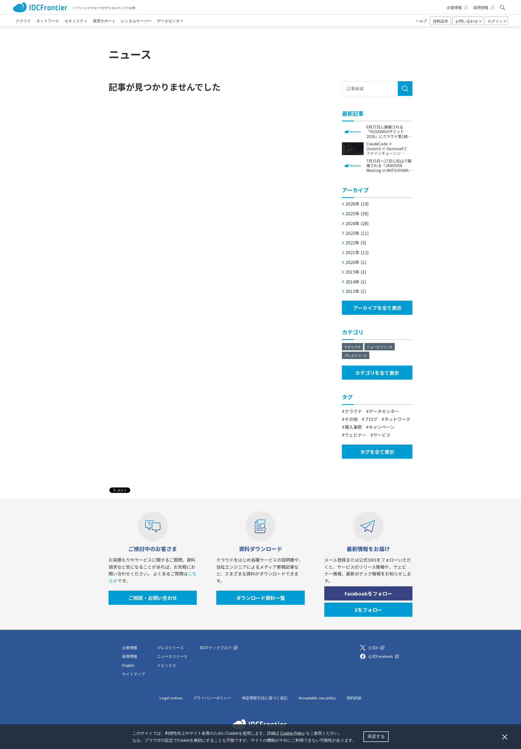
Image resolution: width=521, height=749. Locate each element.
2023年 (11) (357, 233)
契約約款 (354, 698)
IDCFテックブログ (216, 648)
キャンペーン (382, 427)
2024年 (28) (357, 223)
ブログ (370, 419)
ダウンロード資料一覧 (260, 597)
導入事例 (353, 427)
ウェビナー (355, 435)
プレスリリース (355, 355)
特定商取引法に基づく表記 (265, 698)
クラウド (353, 411)
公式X (373, 648)
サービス (381, 435)
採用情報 (129, 656)
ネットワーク (397, 419)
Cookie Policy (292, 733)
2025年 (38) (357, 213)
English (128, 665)
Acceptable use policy (317, 698)
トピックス (352, 346)
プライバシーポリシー (212, 698)
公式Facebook (381, 656)
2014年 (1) (355, 282)
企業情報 (129, 648)
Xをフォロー (368, 609)
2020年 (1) (355, 262)
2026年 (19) (357, 204)
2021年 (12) (357, 252)
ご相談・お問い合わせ (152, 597)
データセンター (384, 411)
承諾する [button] (376, 736)
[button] (358, 741)
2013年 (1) (355, 291)
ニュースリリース (379, 346)
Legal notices (171, 698)
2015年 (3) (355, 272)
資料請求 (440, 21)
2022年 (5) (355, 243)
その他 (351, 419)
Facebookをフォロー (368, 593)
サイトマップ (133, 674)
